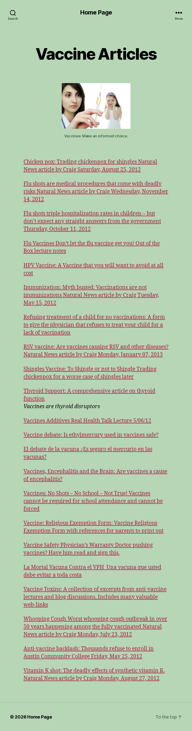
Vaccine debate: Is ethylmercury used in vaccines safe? (91, 435)
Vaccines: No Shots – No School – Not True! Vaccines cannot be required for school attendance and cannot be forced (93, 501)
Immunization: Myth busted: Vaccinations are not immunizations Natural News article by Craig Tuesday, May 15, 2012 (91, 295)
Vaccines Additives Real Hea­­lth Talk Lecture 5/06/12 (87, 420)
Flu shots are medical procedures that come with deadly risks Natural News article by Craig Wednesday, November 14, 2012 (96, 192)
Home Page (96, 12)
